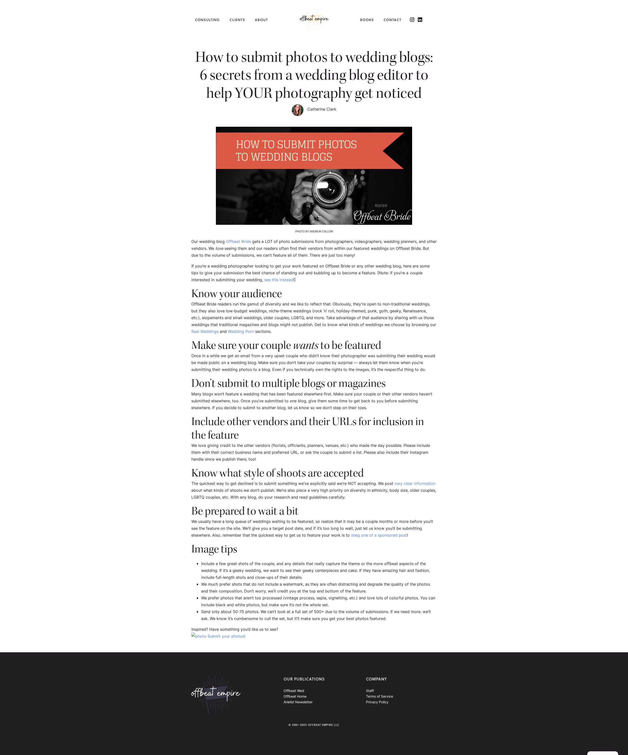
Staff (370, 690)
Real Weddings (205, 331)
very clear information (414, 483)
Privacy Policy (377, 702)
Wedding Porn (241, 331)
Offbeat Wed (294, 690)
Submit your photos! (225, 636)
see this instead (278, 279)
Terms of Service (379, 696)
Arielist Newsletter (298, 702)
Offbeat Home (295, 696)
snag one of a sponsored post (379, 535)
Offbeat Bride (238, 241)
